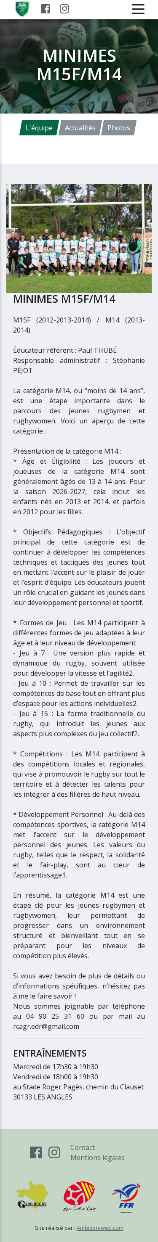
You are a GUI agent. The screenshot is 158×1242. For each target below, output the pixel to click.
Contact (82, 1147)
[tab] (39, 127)
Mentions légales (97, 1157)
